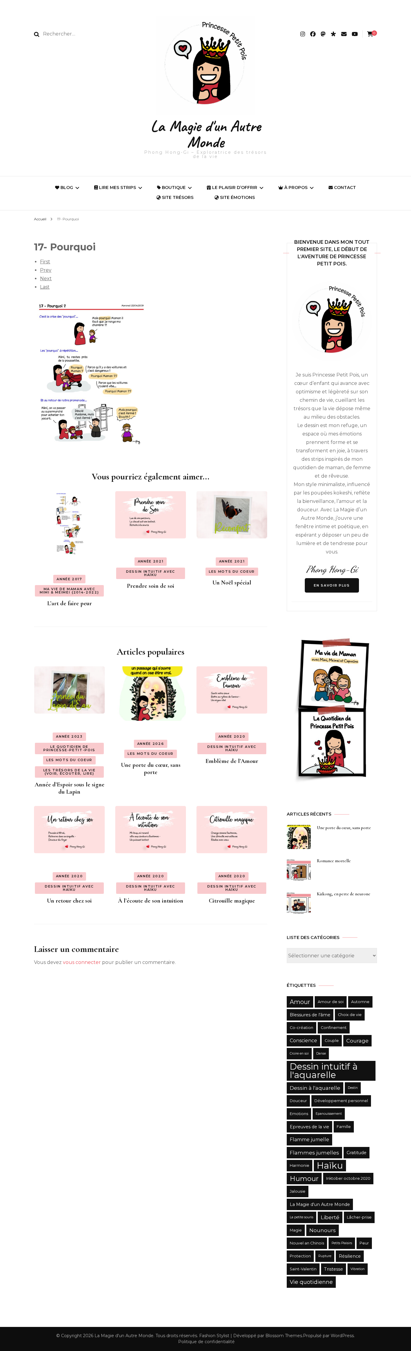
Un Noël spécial (231, 582)
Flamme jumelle (309, 1139)
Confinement (334, 1027)
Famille (344, 1126)
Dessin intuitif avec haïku (150, 573)
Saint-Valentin (303, 1269)
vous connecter (82, 962)
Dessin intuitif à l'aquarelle (324, 1070)
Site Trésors (177, 197)
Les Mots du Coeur (232, 571)
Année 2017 (69, 579)
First (45, 262)
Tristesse (333, 1269)
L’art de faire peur (69, 603)
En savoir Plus (332, 585)
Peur (364, 1243)
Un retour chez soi (69, 900)
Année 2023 (69, 736)
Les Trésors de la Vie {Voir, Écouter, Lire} (69, 772)
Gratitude (356, 1152)
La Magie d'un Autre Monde (205, 134)
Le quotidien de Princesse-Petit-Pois (69, 748)
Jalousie (297, 1191)
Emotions (299, 1113)
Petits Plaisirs (342, 1243)
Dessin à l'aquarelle (315, 1088)
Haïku (330, 1165)
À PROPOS (295, 187)
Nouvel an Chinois (307, 1243)
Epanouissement (329, 1114)
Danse (321, 1053)
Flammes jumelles (314, 1153)
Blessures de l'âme (310, 1015)
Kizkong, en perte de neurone (343, 894)
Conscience (303, 1040)
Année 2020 (232, 736)
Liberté (330, 1217)
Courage (357, 1041)
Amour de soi (331, 1001)
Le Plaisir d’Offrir (234, 187)
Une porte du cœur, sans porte (151, 768)
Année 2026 (150, 744)
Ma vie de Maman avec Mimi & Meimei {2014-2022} (69, 590)
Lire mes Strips (117, 187)
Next (46, 278)
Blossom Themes (283, 1335)
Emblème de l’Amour (232, 761)
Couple (332, 1040)
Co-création (301, 1027)
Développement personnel (341, 1100)
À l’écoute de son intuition (150, 900)
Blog (66, 187)
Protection (300, 1256)
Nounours (322, 1230)
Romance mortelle (334, 860)
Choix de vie (350, 1014)
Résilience (350, 1256)
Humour (304, 1178)
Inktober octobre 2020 (348, 1178)
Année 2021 (151, 561)
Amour (300, 1002)
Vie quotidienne (311, 1282)
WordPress (342, 1335)
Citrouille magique (232, 900)
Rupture (324, 1256)
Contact (344, 187)
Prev (45, 270)
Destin (353, 1088)
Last (45, 287)
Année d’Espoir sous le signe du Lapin (69, 788)
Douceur (298, 1100)
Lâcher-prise (359, 1217)
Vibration (358, 1269)
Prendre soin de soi (150, 586)
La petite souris (301, 1217)
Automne (360, 1001)
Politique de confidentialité (206, 1341)
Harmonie (299, 1165)
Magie (296, 1230)
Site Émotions (237, 197)
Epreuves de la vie (309, 1126)
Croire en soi (299, 1053)
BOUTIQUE (173, 187)
